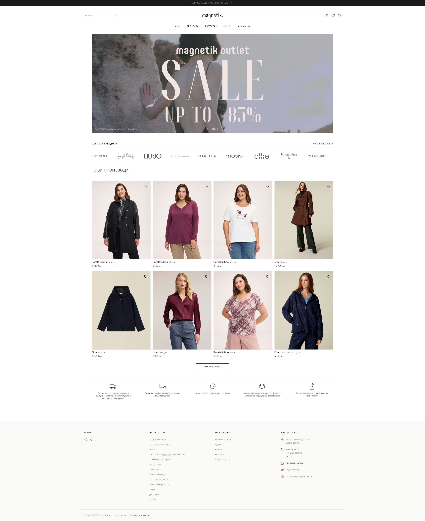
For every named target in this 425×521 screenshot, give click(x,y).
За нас (152, 489)
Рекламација (155, 465)
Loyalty (152, 449)
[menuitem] (177, 26)
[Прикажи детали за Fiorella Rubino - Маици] (182, 220)
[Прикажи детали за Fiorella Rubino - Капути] (121, 220)
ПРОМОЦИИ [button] (244, 26)
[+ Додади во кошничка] (148, 266)
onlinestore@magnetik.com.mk (299, 476)
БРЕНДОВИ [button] (193, 26)
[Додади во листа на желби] (145, 186)
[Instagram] (85, 440)
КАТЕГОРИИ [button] (211, 26)
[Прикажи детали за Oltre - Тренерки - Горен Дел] (304, 310)
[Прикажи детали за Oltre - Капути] (304, 220)
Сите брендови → (323, 144)
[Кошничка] (339, 15)
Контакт (153, 499)
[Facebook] (91, 440)
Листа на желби (222, 460)
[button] (207, 129)
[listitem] (93, 156)
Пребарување (115, 15)
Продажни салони (157, 439)
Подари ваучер (292, 470)
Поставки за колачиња (140, 515)
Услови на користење (159, 484)
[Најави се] (327, 15)
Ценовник (153, 470)
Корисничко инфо (223, 439)
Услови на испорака (158, 475)
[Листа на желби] (333, 15)
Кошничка (219, 454)
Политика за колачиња (159, 444)
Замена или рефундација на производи (167, 454)
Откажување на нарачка (160, 460)
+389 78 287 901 (293, 449)
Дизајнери (154, 494)
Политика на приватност (160, 479)
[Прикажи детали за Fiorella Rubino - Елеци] (243, 310)
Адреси (218, 444)
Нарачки (219, 449)
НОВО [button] (177, 26)
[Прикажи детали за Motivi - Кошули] (182, 310)
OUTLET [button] (228, 26)
